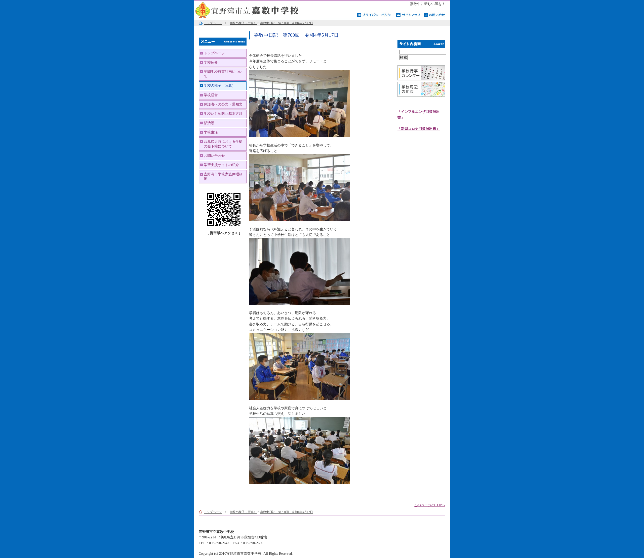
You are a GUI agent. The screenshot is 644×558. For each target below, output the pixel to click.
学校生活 (211, 132)
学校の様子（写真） (243, 23)
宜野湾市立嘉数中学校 (256, 9)
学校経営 (211, 95)
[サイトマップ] (408, 14)
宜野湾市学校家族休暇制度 (223, 176)
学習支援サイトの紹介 (221, 165)
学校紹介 (211, 62)
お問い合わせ (214, 156)
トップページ (213, 23)
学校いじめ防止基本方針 (223, 114)
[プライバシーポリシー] (375, 14)
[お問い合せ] (434, 14)
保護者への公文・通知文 (223, 104)
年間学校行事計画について (223, 74)
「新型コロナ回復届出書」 (418, 129)
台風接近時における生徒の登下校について (223, 144)
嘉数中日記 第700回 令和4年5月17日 (286, 23)
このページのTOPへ (429, 505)
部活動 (209, 123)
